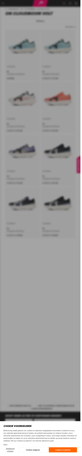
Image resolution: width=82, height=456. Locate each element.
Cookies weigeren (33, 450)
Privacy (5, 444)
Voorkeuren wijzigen (10, 450)
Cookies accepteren (63, 450)
